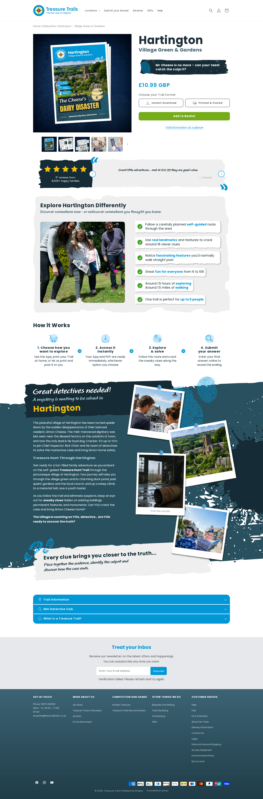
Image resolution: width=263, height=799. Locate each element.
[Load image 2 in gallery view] (65, 144)
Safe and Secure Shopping (206, 744)
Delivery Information (202, 727)
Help (194, 704)
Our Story (78, 704)
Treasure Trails (112, 790)
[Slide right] (128, 144)
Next (221, 174)
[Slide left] (37, 144)
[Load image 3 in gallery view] (82, 144)
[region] (77, 474)
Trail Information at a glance (184, 127)
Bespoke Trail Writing (163, 704)
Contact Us (198, 733)
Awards (77, 716)
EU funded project (82, 721)
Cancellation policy (157, 790)
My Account (198, 761)
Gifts (154, 721)
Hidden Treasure (121, 704)
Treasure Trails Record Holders (128, 710)
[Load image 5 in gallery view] (115, 144)
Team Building (160, 710)
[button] (92, 10)
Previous (92, 174)
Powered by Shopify (132, 790)
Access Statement (202, 750)
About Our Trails (200, 721)
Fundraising (158, 716)
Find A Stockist (199, 716)
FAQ (194, 710)
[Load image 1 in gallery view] (49, 144)
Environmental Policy (203, 755)
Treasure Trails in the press (87, 710)
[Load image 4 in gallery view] (98, 144)
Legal (195, 738)
